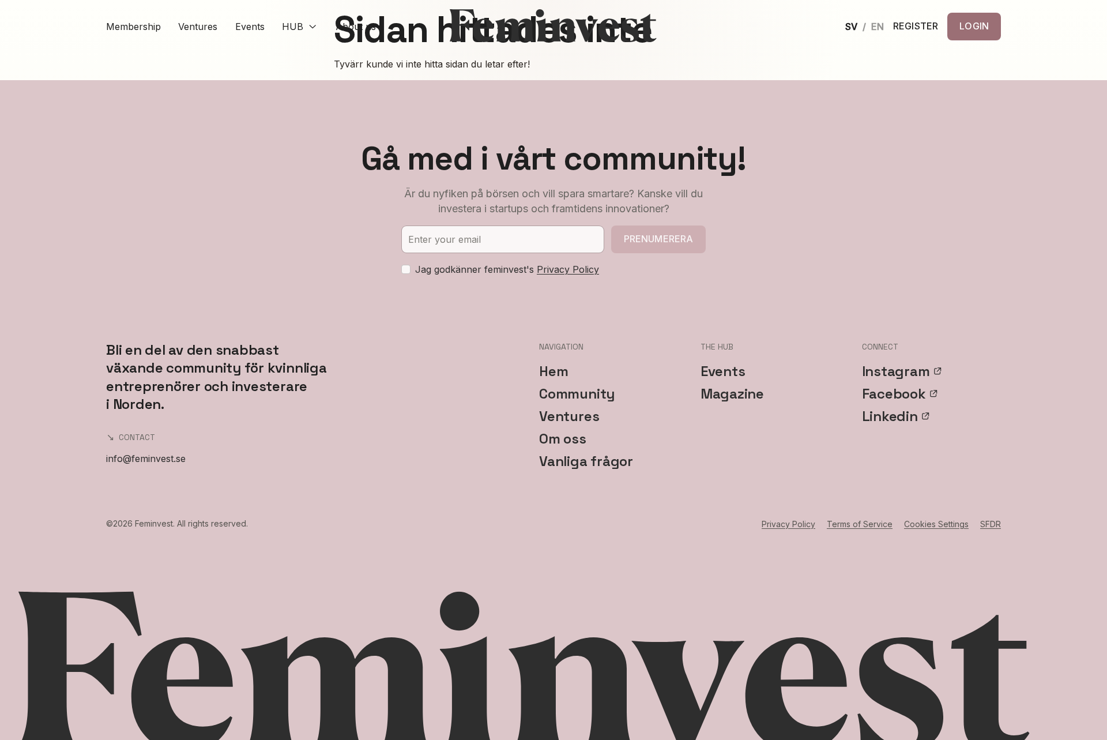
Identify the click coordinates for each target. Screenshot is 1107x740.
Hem (553, 371)
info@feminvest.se (146, 458)
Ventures (197, 26)
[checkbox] (406, 269)
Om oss (562, 439)
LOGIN (974, 26)
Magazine (732, 394)
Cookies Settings (936, 524)
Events (250, 26)
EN (877, 26)
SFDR (990, 524)
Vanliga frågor (586, 461)
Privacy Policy (568, 269)
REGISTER (915, 26)
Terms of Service (860, 524)
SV (851, 26)
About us (356, 26)
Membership (133, 26)
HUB (292, 26)
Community (577, 394)
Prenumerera (659, 239)
